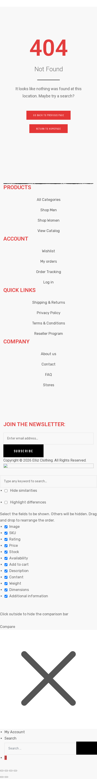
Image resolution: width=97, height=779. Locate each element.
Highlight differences (27, 502)
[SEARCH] (86, 748)
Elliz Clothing (42, 460)
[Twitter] (33, 396)
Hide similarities (23, 490)
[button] (48, 115)
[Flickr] (70, 396)
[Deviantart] (57, 396)
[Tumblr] (82, 396)
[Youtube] (45, 396)
